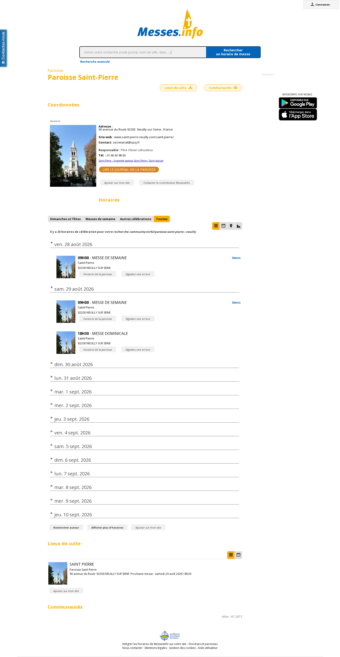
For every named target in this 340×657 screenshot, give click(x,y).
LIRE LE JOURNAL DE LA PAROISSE (128, 169)
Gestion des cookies (182, 648)
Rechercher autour (66, 527)
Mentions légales (156, 648)
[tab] (65, 219)
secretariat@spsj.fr (126, 142)
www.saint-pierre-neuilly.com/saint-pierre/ (144, 137)
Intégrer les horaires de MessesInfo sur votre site (154, 644)
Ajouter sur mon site (117, 182)
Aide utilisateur (208, 648)
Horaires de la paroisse (97, 274)
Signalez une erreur (138, 274)
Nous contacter (132, 648)
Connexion (322, 4)
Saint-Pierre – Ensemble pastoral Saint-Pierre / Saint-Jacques (131, 160)
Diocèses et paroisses (203, 644)
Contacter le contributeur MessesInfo (166, 182)
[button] (215, 226)
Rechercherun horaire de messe (233, 52)
